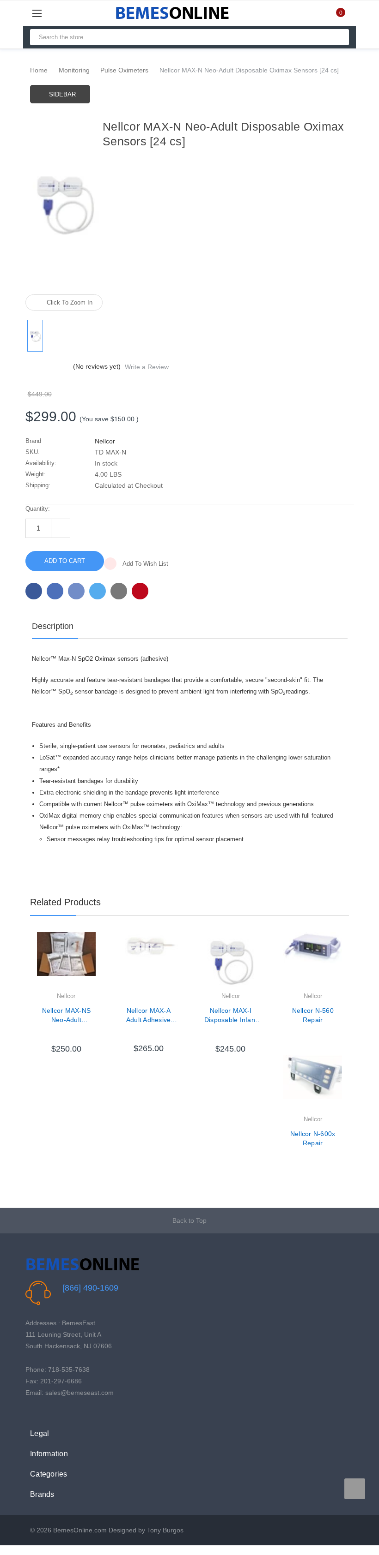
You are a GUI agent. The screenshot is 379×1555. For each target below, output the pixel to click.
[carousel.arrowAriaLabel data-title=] (354, 1488)
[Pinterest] (140, 591)
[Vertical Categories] (47, 13)
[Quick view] (95, 963)
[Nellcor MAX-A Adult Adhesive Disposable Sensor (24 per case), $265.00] (148, 961)
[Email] (55, 591)
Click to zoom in (69, 302)
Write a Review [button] (147, 367)
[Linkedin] (118, 591)
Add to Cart (66, 1035)
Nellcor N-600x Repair (313, 1138)
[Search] (338, 37)
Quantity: (37, 508)
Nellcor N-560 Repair (313, 1015)
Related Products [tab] (65, 902)
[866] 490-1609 (90, 1287)
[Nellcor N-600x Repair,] (312, 1084)
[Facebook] (33, 591)
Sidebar (62, 94)
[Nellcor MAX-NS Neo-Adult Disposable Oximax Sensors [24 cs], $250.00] (66, 961)
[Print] (76, 591)
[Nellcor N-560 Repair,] (312, 961)
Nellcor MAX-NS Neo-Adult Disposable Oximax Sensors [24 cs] (66, 1015)
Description (52, 626)
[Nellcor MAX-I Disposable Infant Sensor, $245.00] (231, 961)
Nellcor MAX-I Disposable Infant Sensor (230, 1015)
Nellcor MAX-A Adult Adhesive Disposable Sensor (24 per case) (148, 1015)
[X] (97, 591)
